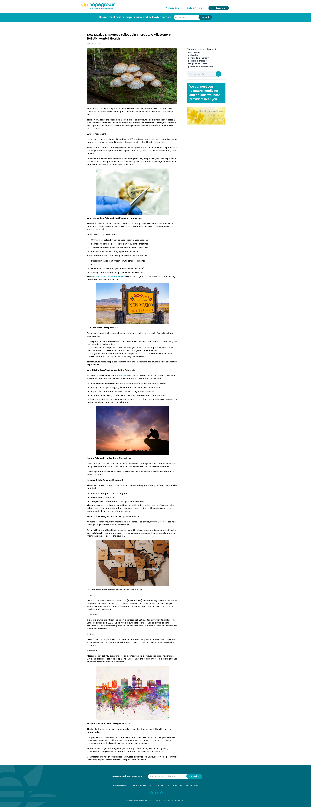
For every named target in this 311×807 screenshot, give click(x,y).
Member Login (192, 785)
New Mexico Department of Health (107, 276)
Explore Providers (195, 8)
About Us (160, 785)
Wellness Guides (173, 8)
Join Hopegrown (218, 8)
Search (203, 17)
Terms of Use (168, 800)
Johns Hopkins (121, 375)
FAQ (151, 785)
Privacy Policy (180, 800)
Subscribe (194, 776)
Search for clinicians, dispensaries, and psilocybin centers (135, 17)
